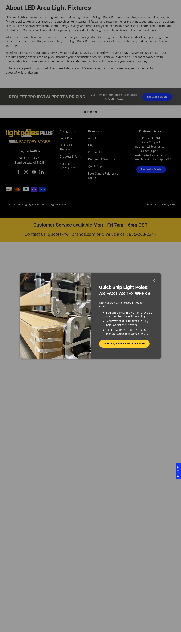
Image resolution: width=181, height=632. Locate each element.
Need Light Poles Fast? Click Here (124, 343)
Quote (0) (178, 471)
